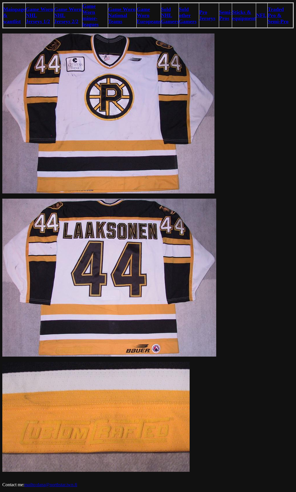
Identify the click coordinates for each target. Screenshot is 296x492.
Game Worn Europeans (149, 15)
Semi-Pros (225, 15)
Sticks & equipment (244, 15)
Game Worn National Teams (122, 15)
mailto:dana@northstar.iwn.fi (50, 484)
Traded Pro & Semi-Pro (278, 15)
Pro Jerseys (207, 15)
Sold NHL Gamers (170, 15)
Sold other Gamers (188, 15)
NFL (261, 15)
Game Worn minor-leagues (90, 15)
